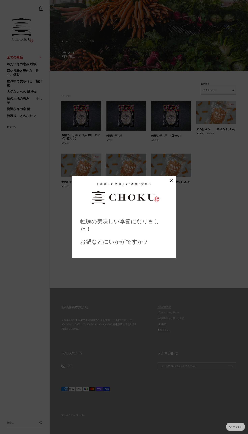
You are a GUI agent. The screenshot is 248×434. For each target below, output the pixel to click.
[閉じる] (171, 181)
